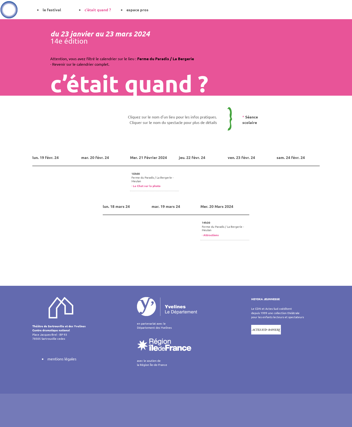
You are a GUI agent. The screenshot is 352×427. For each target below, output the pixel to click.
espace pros (137, 9)
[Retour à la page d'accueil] (9, 9)
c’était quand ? (98, 9)
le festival (52, 9)
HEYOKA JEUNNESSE (265, 299)
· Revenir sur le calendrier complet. (79, 64)
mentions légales (61, 358)
